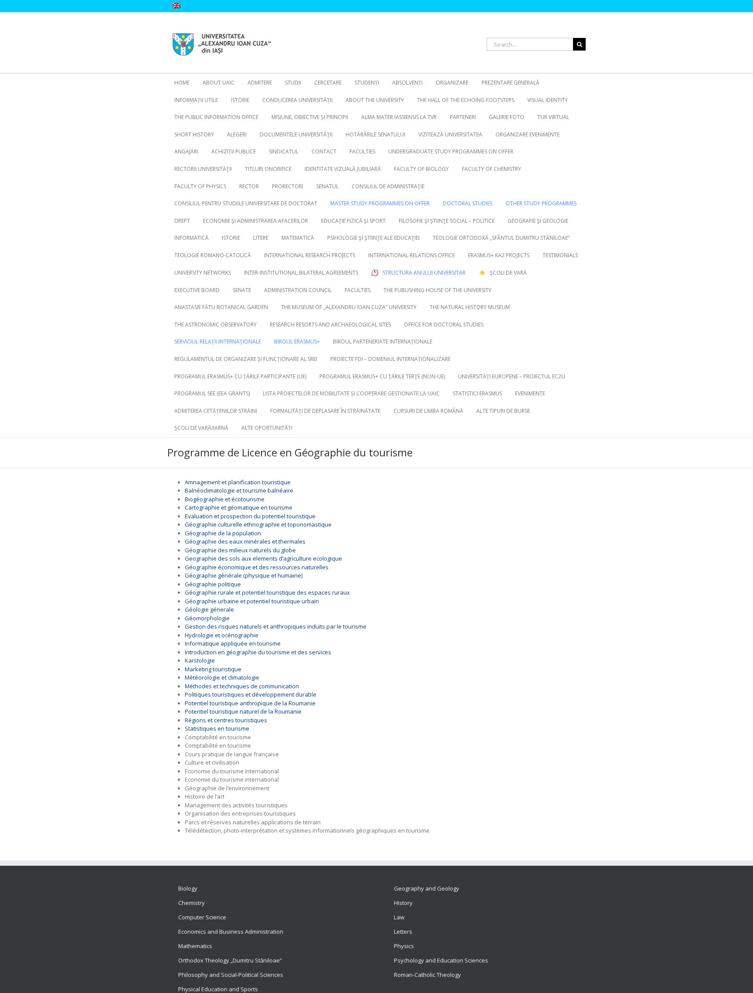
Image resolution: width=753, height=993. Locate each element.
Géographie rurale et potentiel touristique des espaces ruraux (267, 592)
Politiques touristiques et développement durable (250, 694)
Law (399, 917)
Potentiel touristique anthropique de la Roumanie (250, 703)
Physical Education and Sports (218, 989)
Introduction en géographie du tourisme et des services (258, 652)
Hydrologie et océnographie (221, 635)
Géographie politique (213, 584)
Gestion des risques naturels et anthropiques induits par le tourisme (275, 626)
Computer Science (202, 917)
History (403, 903)
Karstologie (200, 660)
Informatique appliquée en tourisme (233, 643)
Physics (404, 946)
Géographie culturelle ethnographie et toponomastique (258, 524)
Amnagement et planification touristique (238, 482)
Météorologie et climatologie (222, 677)
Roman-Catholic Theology (427, 975)
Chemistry (191, 903)
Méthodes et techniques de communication (242, 686)
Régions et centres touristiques (226, 720)
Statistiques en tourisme (217, 728)
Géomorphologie (207, 618)
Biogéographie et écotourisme (225, 499)
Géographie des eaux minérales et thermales (245, 541)
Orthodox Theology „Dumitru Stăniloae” (230, 960)
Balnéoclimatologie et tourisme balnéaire (239, 490)
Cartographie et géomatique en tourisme (238, 507)
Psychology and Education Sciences (441, 960)
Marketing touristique (213, 669)
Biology (187, 888)
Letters (403, 931)
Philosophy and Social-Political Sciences (230, 975)
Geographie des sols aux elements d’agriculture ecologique (263, 558)
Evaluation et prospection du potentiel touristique (250, 516)
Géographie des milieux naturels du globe (240, 550)
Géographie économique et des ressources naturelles (257, 567)
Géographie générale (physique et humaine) (243, 575)
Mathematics (195, 946)
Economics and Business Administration (230, 931)
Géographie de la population (223, 533)
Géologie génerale (209, 609)
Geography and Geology (426, 888)
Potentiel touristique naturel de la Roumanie (243, 711)
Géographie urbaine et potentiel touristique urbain (252, 601)
